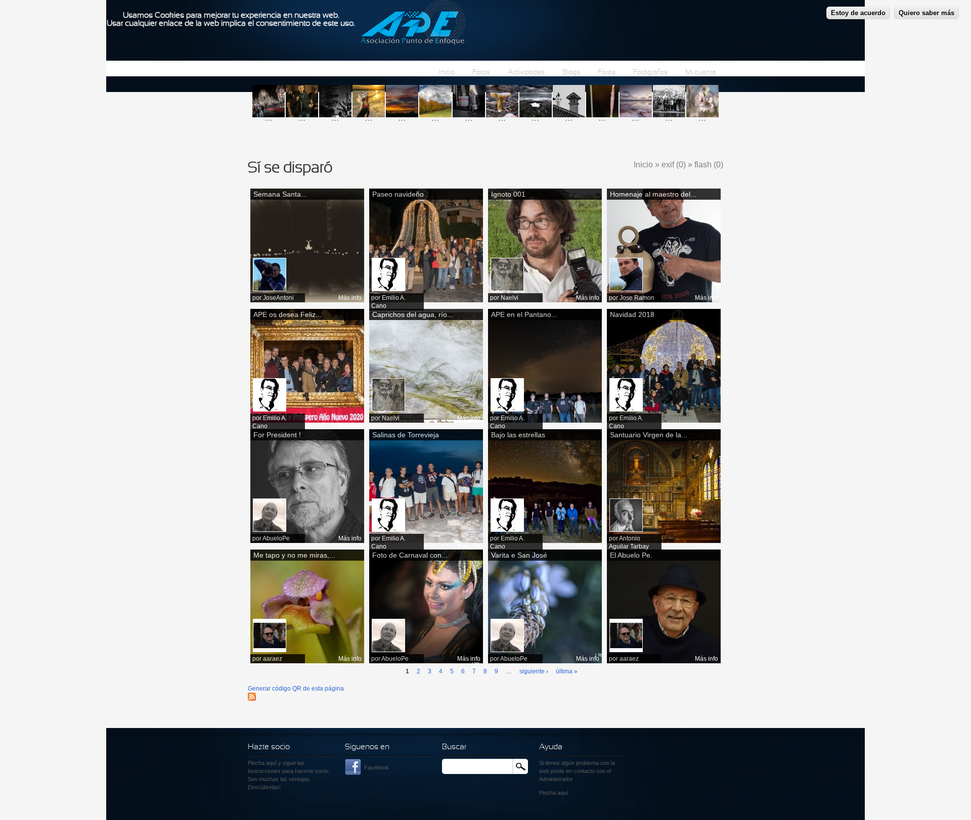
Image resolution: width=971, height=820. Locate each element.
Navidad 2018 (632, 314)
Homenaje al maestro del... (653, 194)
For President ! (277, 435)
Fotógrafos (650, 72)
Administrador (556, 779)
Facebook (376, 767)
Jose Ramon (637, 297)
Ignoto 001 (508, 194)
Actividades (526, 72)
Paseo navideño (398, 194)
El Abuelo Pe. (631, 555)
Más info (350, 297)
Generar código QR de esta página (296, 688)
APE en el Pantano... (524, 314)
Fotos (481, 72)
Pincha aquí (262, 763)
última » (567, 671)
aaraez (272, 658)
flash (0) (708, 164)
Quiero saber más (926, 13)
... (268, 117)
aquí (562, 793)
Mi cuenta (700, 72)
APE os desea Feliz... (287, 314)
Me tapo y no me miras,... (294, 555)
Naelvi (509, 297)
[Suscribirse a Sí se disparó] (252, 698)
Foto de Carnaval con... (410, 555)
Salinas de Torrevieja (405, 435)
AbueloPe (276, 538)
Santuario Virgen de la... (648, 435)
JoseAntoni (278, 297)
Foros (606, 72)
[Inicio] (413, 24)
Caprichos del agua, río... (412, 314)
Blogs (571, 72)
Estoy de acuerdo (858, 13)
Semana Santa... (280, 194)
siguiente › (533, 671)
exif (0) (673, 164)
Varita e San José (519, 555)
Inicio (446, 72)
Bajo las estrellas (518, 435)
